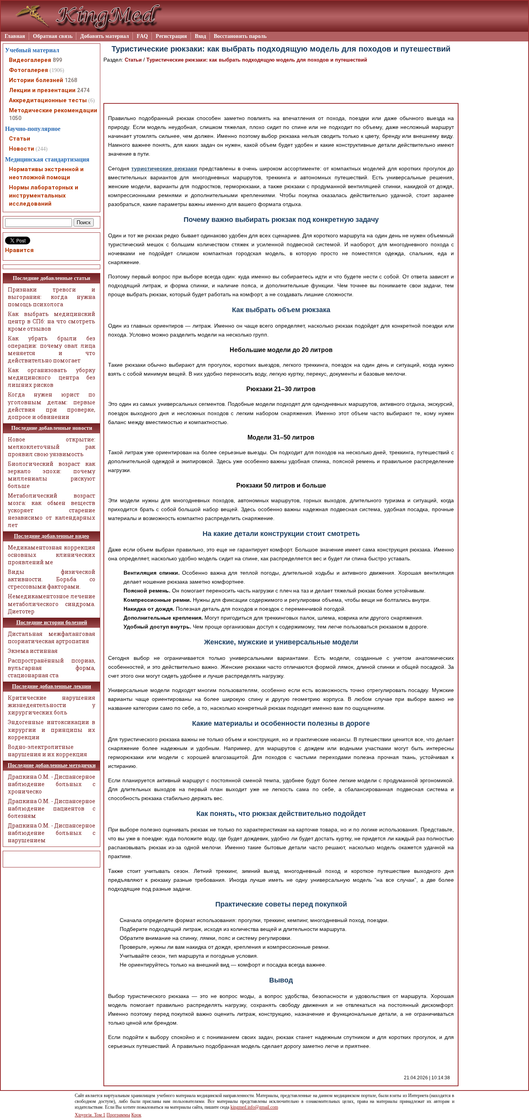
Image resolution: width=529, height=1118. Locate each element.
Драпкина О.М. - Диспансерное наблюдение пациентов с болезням (51, 808)
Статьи (133, 60)
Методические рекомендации (53, 110)
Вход (200, 36)
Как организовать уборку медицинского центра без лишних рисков (51, 377)
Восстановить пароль (240, 36)
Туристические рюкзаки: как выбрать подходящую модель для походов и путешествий (256, 60)
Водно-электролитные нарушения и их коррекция (47, 750)
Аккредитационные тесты (48, 100)
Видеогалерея (30, 60)
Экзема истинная (33, 650)
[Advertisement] (281, 83)
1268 (71, 80)
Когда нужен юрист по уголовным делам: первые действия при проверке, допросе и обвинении (51, 405)
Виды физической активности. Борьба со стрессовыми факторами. (51, 579)
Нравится (19, 250)
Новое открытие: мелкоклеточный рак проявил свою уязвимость (51, 447)
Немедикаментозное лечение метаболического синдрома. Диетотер (51, 603)
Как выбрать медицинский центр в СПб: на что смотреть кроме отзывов (51, 321)
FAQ (142, 36)
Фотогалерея (28, 70)
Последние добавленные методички (52, 765)
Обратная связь (52, 36)
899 (57, 60)
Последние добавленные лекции (51, 686)
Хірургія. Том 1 (90, 1115)
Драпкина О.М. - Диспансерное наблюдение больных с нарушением (51, 833)
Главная (15, 36)
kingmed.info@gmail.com (254, 1107)
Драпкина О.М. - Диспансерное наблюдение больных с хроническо (51, 784)
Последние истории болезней (51, 622)
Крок (136, 1115)
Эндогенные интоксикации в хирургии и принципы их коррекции (51, 729)
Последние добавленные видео (51, 536)
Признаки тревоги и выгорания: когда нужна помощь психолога (51, 297)
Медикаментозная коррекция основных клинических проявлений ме (51, 555)
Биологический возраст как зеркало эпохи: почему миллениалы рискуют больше (51, 474)
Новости (21, 148)
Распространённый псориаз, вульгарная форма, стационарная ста (51, 668)
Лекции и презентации (42, 90)
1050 (15, 118)
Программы (118, 1115)
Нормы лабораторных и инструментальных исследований (43, 195)
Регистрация (171, 36)
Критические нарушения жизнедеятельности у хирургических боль (51, 705)
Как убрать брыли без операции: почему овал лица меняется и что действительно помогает (51, 349)
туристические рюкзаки (164, 168)
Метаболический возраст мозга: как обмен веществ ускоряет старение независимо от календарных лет (51, 510)
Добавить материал (104, 36)
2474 (83, 90)
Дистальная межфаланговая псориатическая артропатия (51, 637)
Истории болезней (36, 80)
